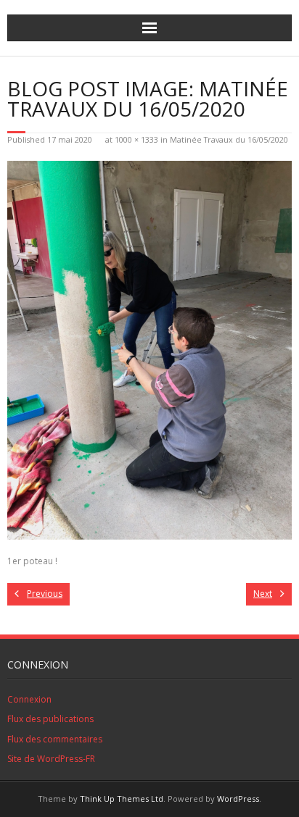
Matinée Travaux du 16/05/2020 (229, 139)
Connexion (29, 699)
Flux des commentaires (54, 739)
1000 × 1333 (136, 139)
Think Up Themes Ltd (121, 798)
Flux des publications (50, 719)
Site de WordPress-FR (51, 759)
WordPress (238, 798)
